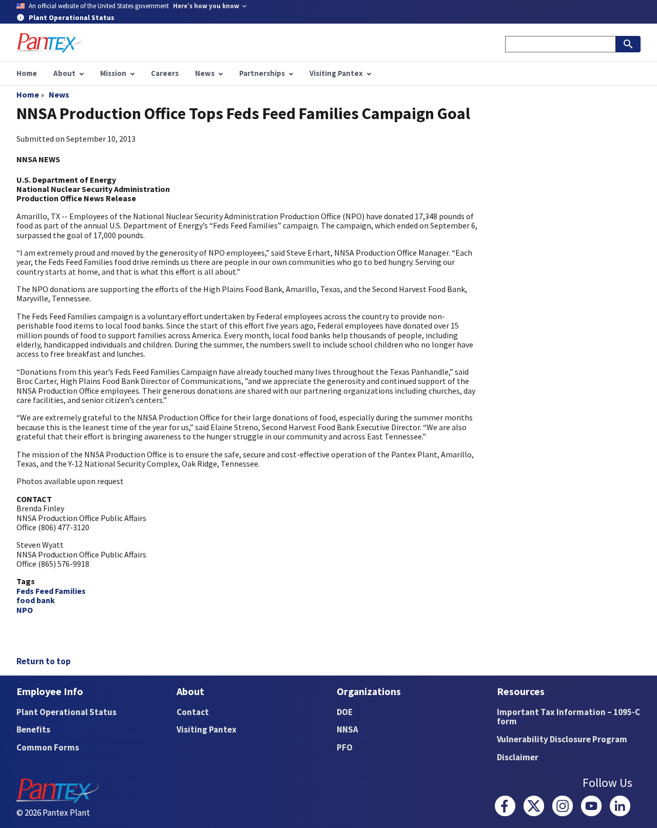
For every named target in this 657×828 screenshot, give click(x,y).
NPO (24, 610)
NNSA (347, 729)
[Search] (628, 44)
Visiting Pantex (207, 729)
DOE (345, 712)
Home (27, 94)
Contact (193, 712)
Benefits (33, 729)
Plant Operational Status (66, 712)
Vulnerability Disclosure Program (562, 739)
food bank (35, 600)
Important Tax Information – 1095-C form (568, 716)
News (59, 94)
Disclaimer (517, 757)
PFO (345, 747)
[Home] (49, 43)
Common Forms (47, 747)
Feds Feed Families (51, 591)
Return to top (43, 661)
